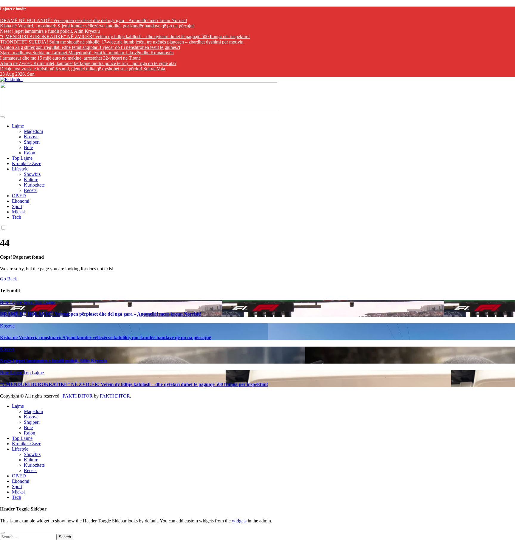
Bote (28, 147)
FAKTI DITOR (78, 395)
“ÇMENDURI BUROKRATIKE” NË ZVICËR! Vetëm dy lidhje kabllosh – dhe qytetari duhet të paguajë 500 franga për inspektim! (134, 384)
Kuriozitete (34, 184)
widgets (240, 520)
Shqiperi (32, 142)
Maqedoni (33, 131)
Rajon (29, 152)
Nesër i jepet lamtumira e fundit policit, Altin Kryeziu (53, 360)
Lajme (18, 125)
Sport (17, 206)
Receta (30, 190)
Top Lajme (22, 158)
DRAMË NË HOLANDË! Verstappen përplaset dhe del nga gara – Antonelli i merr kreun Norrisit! (100, 313)
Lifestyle (20, 168)
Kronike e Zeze (26, 163)
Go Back (8, 278)
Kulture (31, 179)
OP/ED (19, 195)
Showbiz (32, 174)
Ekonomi (20, 201)
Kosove (31, 136)
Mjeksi (18, 211)
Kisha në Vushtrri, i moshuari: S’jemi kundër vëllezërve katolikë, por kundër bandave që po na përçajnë (105, 337)
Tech (16, 217)
